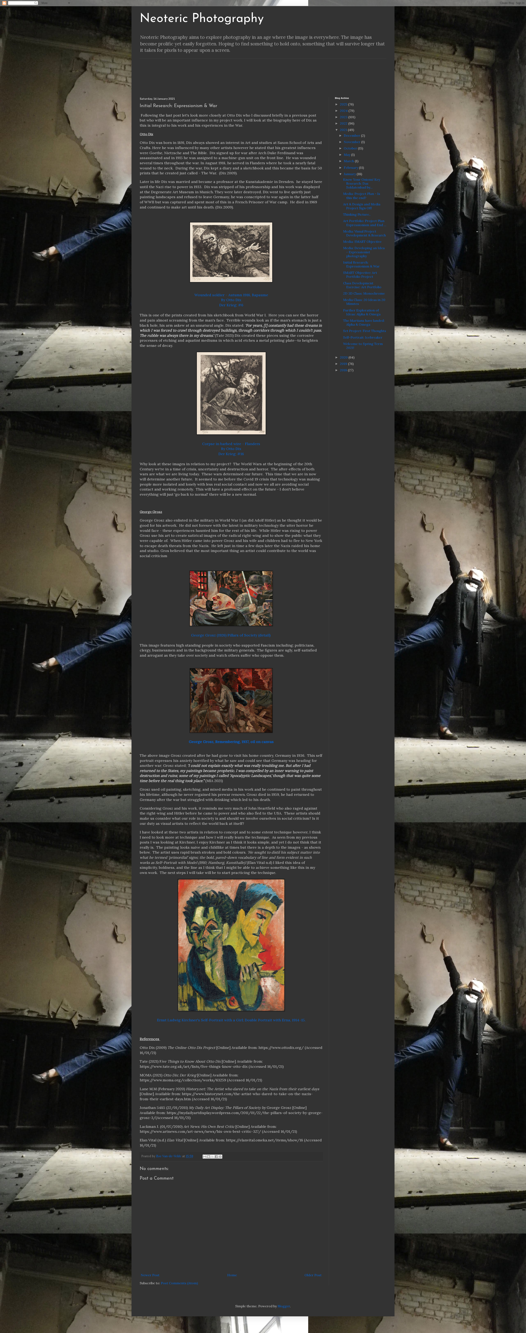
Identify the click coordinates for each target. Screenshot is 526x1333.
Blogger (284, 1306)
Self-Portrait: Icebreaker (362, 337)
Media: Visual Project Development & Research (364, 233)
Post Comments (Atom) (179, 1283)
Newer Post (150, 1275)
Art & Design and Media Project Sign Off (361, 206)
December (352, 135)
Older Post (313, 1275)
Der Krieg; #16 (231, 453)
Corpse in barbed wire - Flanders (231, 443)
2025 (344, 104)
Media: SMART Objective (362, 242)
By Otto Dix (231, 299)
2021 (344, 130)
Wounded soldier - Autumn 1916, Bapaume (231, 295)
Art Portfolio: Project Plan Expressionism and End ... (364, 223)
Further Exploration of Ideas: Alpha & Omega (362, 312)
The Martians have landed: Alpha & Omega (364, 322)
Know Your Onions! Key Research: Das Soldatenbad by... (361, 183)
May (347, 155)
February (351, 167)
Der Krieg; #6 (231, 305)
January (350, 174)
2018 (344, 370)
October (351, 148)
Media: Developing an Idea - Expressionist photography (364, 252)
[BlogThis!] (208, 1157)
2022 (344, 123)
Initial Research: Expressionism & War (361, 264)
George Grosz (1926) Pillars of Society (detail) (230, 635)
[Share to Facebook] (216, 1157)
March (349, 161)
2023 (344, 117)
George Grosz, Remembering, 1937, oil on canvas (231, 741)
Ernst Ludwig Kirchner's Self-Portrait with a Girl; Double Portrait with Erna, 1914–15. (231, 1020)
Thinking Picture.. (357, 214)
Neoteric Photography (202, 19)
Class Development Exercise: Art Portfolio (362, 285)
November (352, 142)
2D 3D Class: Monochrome (364, 293)
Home (232, 1275)
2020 (344, 357)
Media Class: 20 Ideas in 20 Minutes (364, 302)
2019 (344, 364)
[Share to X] (212, 1157)
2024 (344, 111)
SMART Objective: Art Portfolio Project (360, 275)
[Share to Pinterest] (220, 1157)
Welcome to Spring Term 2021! (363, 346)
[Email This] (205, 1157)
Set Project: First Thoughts (364, 331)
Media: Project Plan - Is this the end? (361, 196)
